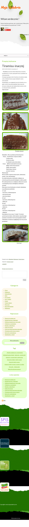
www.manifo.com (25, 518)
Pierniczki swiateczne (10, 318)
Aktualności (11, 259)
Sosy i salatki (8, 299)
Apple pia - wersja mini (20, 355)
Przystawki (7, 297)
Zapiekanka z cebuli (9, 334)
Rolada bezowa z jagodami (11, 320)
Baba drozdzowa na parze (14, 369)
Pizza (6, 290)
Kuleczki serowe (9, 327)
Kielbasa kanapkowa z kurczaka (12, 322)
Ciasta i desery (21, 259)
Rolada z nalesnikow (10, 325)
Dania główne (8, 294)
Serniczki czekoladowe (10, 332)
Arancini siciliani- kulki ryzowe (14, 359)
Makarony (7, 292)
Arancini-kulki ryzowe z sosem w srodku (14, 364)
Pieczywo (7, 304)
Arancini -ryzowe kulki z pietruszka (14, 357)
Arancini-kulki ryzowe (14, 362)
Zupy (6, 295)
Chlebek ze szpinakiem (10, 323)
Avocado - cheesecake (14, 366)
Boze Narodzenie (9, 306)
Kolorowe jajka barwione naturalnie (13, 329)
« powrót (4, 264)
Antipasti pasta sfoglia (8, 355)
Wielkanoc (7, 308)
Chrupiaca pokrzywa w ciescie (12, 331)
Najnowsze (16, 259)
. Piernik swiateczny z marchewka (15, 352)
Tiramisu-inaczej (10, 261)
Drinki (6, 301)
